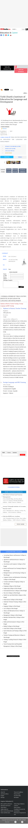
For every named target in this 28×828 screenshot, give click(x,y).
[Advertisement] (14, 14)
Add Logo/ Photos (9, 150)
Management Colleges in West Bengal (13, 615)
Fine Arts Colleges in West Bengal (12, 593)
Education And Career (6, 805)
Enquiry (2, 795)
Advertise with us (4, 793)
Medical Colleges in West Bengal (11, 626)
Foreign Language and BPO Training (14, 382)
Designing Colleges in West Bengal (12, 586)
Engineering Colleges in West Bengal (12, 588)
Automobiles (17, 811)
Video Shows (3, 807)
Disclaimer (16, 797)
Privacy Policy (17, 793)
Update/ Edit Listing (10, 148)
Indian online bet (4, 809)
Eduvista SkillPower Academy (11, 516)
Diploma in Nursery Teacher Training (9, 303)
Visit (9, 269)
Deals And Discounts (5, 812)
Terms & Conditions (18, 792)
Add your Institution (21, 70)
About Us (3, 792)
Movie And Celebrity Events (7, 811)
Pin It (11, 90)
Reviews (5, 128)
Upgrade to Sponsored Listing (13, 146)
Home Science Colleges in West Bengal (13, 599)
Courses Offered (4, 137)
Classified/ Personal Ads (19, 809)
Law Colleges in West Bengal (11, 608)
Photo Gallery (17, 807)
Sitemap (2, 797)
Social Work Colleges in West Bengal (12, 628)
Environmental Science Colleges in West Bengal (15, 590)
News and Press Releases (6, 803)
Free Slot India (17, 795)
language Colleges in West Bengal (12, 606)
